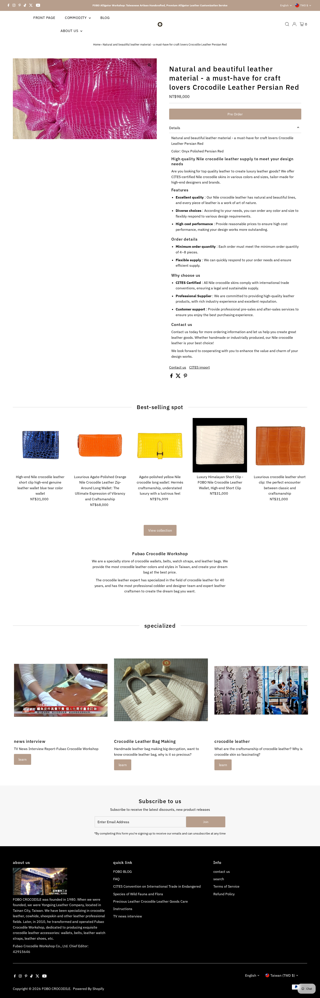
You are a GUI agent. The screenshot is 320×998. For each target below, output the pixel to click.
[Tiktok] (25, 5)
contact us (221, 871)
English (284, 5)
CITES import (199, 367)
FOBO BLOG (122, 871)
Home (97, 44)
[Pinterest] (19, 5)
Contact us (177, 367)
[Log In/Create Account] (294, 24)
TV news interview (127, 916)
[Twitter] (31, 5)
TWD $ (304, 5)
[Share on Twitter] (179, 376)
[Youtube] (38, 5)
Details (174, 128)
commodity (76, 17)
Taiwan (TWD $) (282, 975)
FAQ (116, 879)
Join (205, 822)
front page (44, 17)
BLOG (105, 17)
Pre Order (235, 114)
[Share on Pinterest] (185, 376)
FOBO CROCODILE (56, 988)
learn (23, 759)
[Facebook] (8, 5)
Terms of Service (226, 886)
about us (70, 31)
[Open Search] (287, 24)
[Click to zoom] (150, 65)
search (218, 879)
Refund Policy (224, 894)
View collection (160, 530)
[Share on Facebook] (171, 376)
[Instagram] (14, 5)
